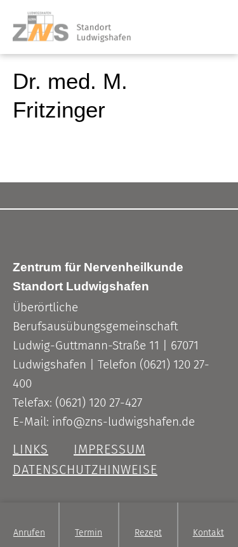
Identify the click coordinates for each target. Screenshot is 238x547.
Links (30, 449)
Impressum (109, 449)
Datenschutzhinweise (85, 469)
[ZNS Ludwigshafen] (65, 15)
